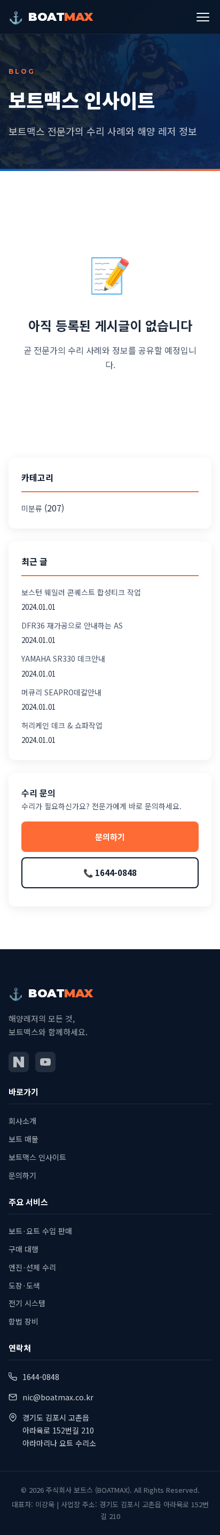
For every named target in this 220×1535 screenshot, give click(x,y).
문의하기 (110, 836)
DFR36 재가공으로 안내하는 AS (72, 625)
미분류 (31, 508)
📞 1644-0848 (110, 872)
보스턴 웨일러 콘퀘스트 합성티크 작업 (81, 592)
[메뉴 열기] (202, 17)
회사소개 (22, 1120)
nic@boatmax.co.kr (57, 1397)
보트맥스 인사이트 (37, 1157)
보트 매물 (23, 1139)
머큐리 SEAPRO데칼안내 (61, 692)
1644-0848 (40, 1376)
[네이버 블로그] (19, 1062)
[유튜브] (45, 1062)
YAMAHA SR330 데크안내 (63, 658)
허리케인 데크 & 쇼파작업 (62, 725)
